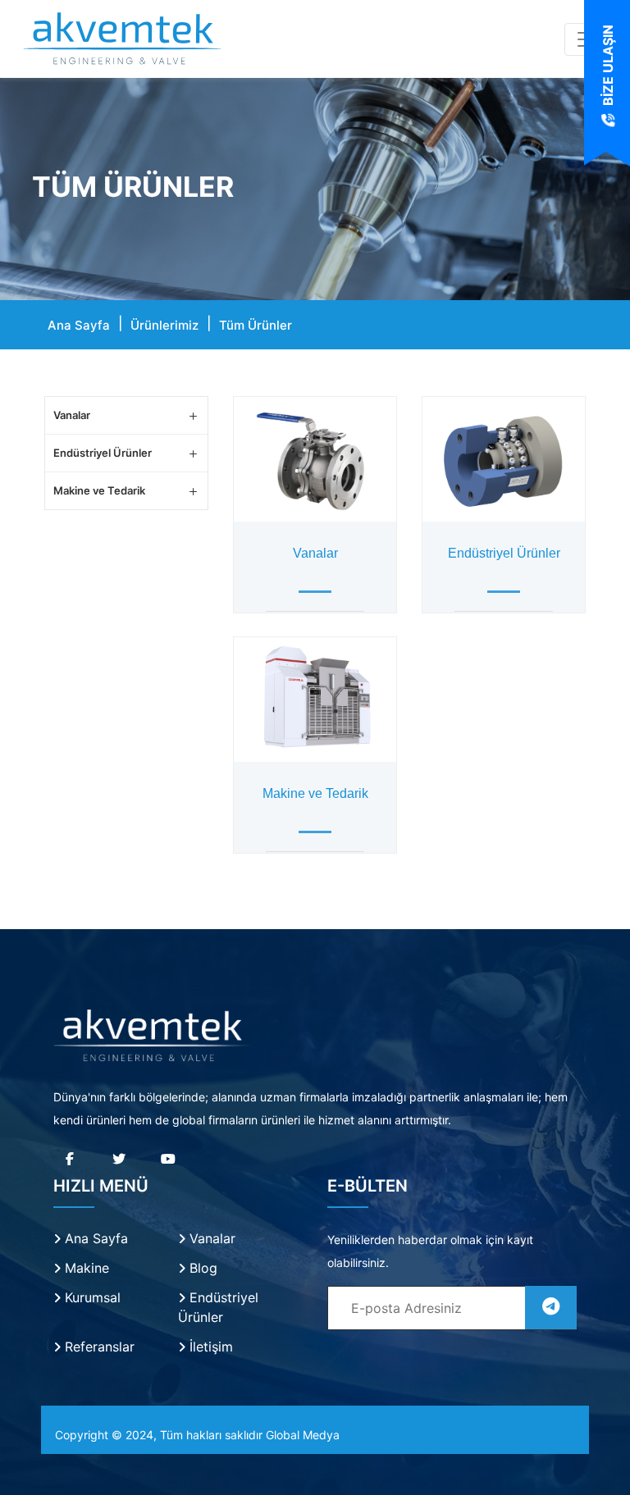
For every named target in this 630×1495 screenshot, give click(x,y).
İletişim (209, 1346)
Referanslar (98, 1346)
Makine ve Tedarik (99, 490)
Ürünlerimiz (164, 325)
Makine (85, 1268)
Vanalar (71, 415)
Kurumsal (91, 1297)
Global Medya (303, 1435)
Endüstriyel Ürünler (102, 452)
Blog (201, 1268)
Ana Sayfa (79, 325)
